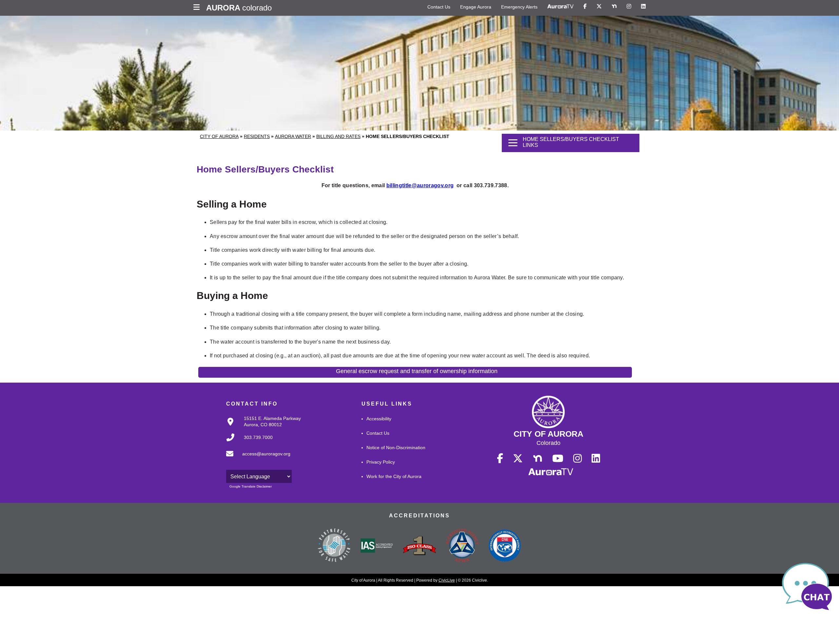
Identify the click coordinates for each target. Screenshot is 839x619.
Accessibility (378, 418)
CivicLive (447, 580)
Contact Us (438, 7)
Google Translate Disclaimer (250, 486)
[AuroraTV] (560, 6)
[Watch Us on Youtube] (557, 458)
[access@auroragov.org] (256, 459)
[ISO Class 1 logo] (419, 546)
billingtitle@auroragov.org (420, 185)
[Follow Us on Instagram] (629, 7)
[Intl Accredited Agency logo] (504, 546)
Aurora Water (293, 136)
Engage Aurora (475, 7)
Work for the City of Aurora (393, 476)
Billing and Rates (338, 136)
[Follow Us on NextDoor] (614, 7)
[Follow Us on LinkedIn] (643, 7)
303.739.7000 (258, 437)
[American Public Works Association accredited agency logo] (462, 546)
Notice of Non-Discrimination (395, 447)
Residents (257, 136)
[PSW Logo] (334, 546)
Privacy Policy (380, 462)
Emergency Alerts (519, 7)
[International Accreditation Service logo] (377, 546)
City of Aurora (219, 136)
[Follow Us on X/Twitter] (599, 7)
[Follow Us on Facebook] (585, 7)
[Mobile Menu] (198, 7)
